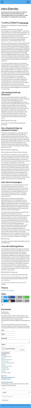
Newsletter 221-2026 (6, 366)
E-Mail (2, 334)
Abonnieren (5, 400)
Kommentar (4, 338)
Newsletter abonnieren (7, 382)
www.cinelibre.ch (5, 280)
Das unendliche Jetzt (6, 356)
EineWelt (3, 290)
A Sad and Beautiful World (7, 363)
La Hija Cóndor (5, 367)
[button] (4, 297)
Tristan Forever (5, 361)
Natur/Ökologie (10, 290)
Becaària (3, 371)
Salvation (3, 358)
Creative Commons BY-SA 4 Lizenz (18, 405)
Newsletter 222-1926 (6, 359)
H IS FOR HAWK (5, 369)
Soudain (3, 364)
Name (2, 330)
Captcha (3, 344)
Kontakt (27, 405)
